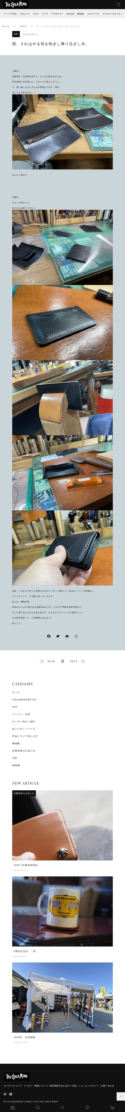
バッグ (45, 13)
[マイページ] (12, 1108)
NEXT (74, 661)
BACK (51, 661)
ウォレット (25, 13)
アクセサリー (57, 13)
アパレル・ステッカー (113, 13)
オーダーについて (13, 1086)
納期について (41, 1086)
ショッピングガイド (89, 1086)
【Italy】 (70, 13)
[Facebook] (49, 637)
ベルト (36, 13)
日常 (16, 34)
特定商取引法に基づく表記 (63, 1086)
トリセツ (28, 1086)
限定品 (80, 13)
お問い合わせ (107, 1086)
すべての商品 (10, 13)
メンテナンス (93, 13)
